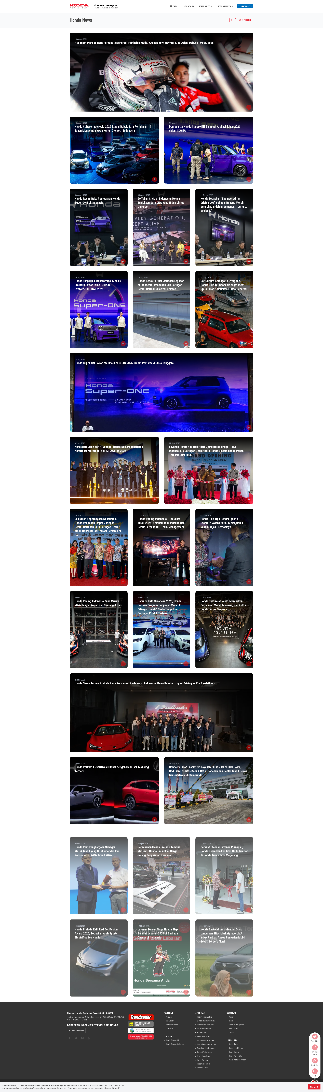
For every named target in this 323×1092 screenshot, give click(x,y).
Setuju (314, 1086)
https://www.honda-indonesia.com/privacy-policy (81, 1088)
